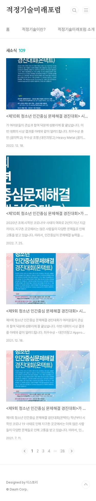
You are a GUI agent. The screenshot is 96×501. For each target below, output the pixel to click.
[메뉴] (86, 10)
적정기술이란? (34, 29)
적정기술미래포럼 (33, 10)
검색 (74, 10)
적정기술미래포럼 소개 (76, 29)
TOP (86, 484)
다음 (71, 451)
